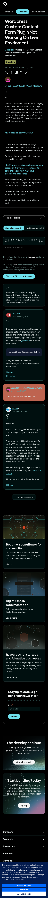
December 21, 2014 (20, 317)
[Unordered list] (32, 240)
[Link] (16, 240)
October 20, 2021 (19, 411)
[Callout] (40, 240)
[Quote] (37, 240)
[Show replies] (16, 376)
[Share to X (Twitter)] (6, 72)
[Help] (42, 242)
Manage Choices (24, 894)
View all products (24, 762)
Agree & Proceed (24, 885)
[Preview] (39, 242)
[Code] (9, 242)
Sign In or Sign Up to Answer (19, 276)
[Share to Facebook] (11, 72)
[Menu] (43, 4)
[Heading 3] (29, 240)
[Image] (19, 240)
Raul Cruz (16, 314)
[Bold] (6, 240)
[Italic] (9, 240)
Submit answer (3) (13, 228)
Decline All (24, 890)
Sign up (24, 805)
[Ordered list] (34, 240)
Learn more (11, 618)
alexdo (15, 408)
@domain (25, 340)
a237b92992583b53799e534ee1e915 (25, 86)
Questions (22, 11)
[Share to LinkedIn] (16, 72)
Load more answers (24, 497)
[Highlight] (22, 240)
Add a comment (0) (36, 228)
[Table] (6, 242)
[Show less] (41, 314)
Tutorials (9, 11)
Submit (14, 716)
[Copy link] (26, 72)
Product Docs (38, 11)
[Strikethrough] (14, 240)
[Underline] (11, 240)
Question (10, 62)
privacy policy (21, 867)
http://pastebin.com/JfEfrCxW (19, 133)
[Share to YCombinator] (21, 72)
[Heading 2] (27, 240)
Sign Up (9, 564)
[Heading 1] (24, 240)
